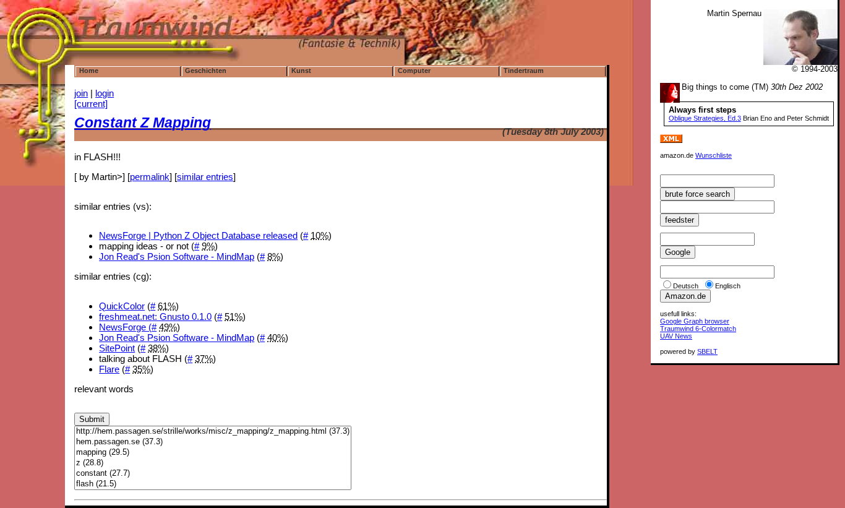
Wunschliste (713, 155)
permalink (149, 176)
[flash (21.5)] (213, 484)
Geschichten (205, 70)
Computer (414, 70)
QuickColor (122, 306)
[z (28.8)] (213, 463)
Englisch (727, 286)
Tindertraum (524, 70)
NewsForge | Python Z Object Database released (198, 235)
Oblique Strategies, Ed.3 (705, 118)
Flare (109, 369)
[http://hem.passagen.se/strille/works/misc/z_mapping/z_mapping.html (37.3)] (213, 431)
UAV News (676, 336)
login (104, 93)
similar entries (205, 176)
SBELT (707, 351)
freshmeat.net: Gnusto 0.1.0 (155, 316)
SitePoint (117, 348)
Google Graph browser (694, 321)
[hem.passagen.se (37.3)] (213, 442)
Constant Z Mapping (142, 122)
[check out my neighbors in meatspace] (676, 149)
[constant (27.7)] (213, 473)
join (81, 93)
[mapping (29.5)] (213, 452)
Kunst (301, 70)
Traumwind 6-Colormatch (698, 328)
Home (88, 70)
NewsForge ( (125, 327)
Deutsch (685, 286)
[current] (91, 103)
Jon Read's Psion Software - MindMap (176, 256)
